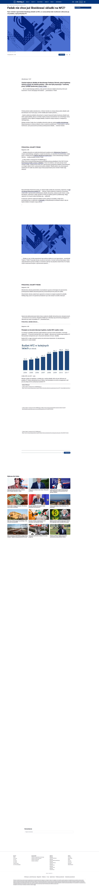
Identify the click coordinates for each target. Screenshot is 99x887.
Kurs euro (14, 859)
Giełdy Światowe (70, 864)
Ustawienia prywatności (70, 876)
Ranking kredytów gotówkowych (55, 860)
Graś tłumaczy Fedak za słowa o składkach (32, 163)
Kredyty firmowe (52, 867)
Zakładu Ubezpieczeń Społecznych (43, 155)
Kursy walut (15, 858)
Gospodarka (58, 1)
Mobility (47, 1)
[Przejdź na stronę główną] (15, 2)
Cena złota (69, 857)
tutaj (35, 884)
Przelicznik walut (16, 863)
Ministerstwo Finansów (60, 152)
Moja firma (39, 1)
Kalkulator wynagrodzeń (35, 859)
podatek (28, 84)
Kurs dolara (15, 862)
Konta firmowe (52, 869)
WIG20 (69, 859)
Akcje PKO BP (70, 858)
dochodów (42, 200)
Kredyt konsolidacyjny (53, 858)
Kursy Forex (70, 862)
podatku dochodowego (62, 122)
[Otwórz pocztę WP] (73, 2)
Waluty (33, 1)
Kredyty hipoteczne (53, 862)
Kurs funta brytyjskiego (16, 864)
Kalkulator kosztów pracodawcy (36, 858)
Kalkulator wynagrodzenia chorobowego (38, 857)
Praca (52, 1)
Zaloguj (80, 1)
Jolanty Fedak (42, 86)
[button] (76, 2)
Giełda (27, 1)
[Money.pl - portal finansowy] (21, 2)
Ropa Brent (69, 863)
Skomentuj (62, 54)
